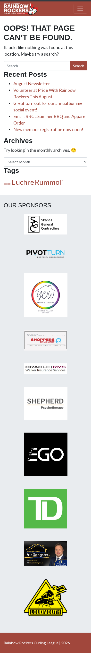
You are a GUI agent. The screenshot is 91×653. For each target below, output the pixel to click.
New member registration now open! (48, 129)
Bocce (7, 183)
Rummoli (49, 182)
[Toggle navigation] (80, 9)
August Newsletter (31, 83)
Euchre (22, 182)
